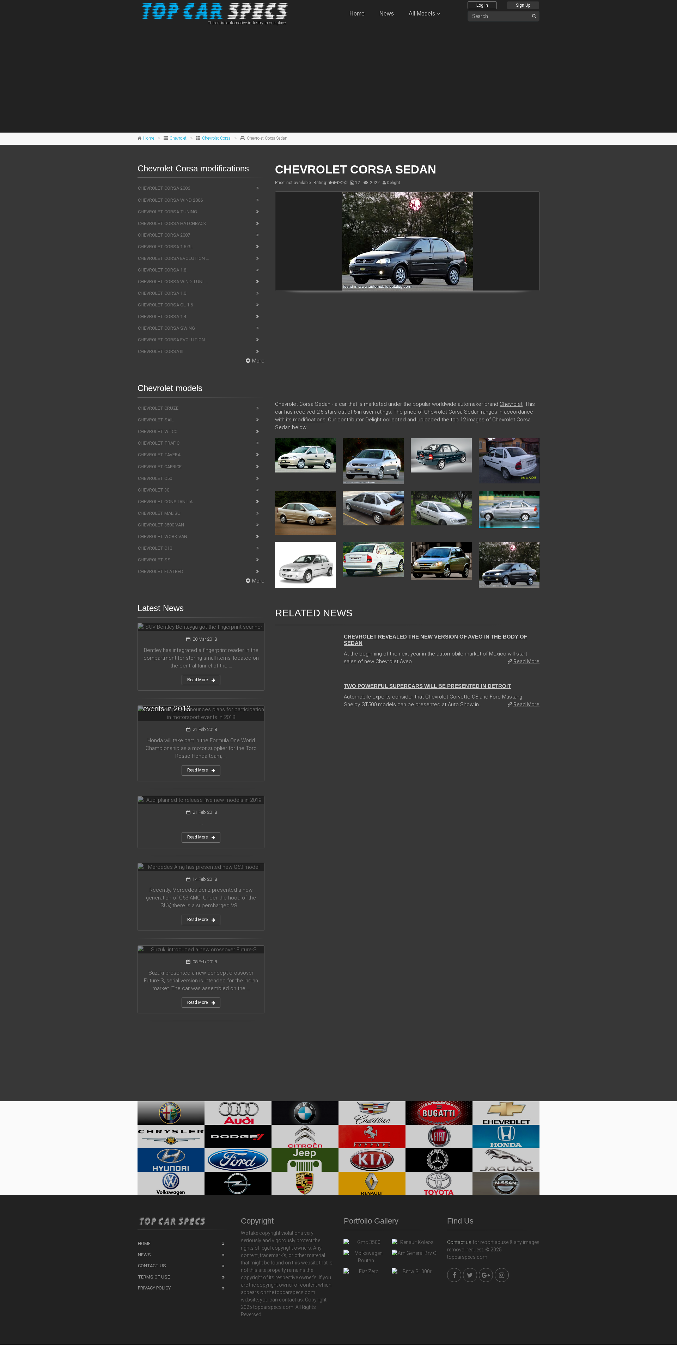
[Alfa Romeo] (171, 1113)
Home (357, 14)
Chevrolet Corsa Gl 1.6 (165, 304)
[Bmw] (305, 1113)
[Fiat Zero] (365, 1273)
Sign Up (523, 5)
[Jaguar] (505, 1160)
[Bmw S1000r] (414, 1273)
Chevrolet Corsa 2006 (164, 188)
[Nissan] (505, 1183)
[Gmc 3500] (365, 1244)
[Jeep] (305, 1160)
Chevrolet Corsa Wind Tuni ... (173, 281)
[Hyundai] (171, 1160)
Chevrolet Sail (156, 419)
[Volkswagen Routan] (365, 1257)
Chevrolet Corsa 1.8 (162, 270)
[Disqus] (407, 810)
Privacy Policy (154, 1288)
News (386, 14)
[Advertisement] (338, 78)
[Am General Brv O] (414, 1255)
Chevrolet (178, 138)
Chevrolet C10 (155, 548)
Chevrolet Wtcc (157, 431)
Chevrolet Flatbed (160, 571)
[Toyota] (438, 1183)
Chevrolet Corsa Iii (160, 351)
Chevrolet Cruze (158, 408)
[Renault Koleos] (414, 1244)
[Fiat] (438, 1136)
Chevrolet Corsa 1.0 (162, 293)
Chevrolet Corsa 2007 (164, 235)
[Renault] (371, 1183)
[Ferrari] (371, 1136)
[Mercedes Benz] (438, 1160)
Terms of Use (154, 1277)
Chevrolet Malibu (159, 513)
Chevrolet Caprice (160, 466)
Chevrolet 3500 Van (161, 524)
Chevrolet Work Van (162, 536)
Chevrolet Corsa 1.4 (162, 316)
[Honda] (505, 1136)
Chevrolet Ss (154, 559)
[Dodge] (238, 1136)
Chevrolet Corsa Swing (166, 328)
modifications (309, 419)
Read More (526, 661)
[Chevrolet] (505, 1113)
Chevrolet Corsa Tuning (167, 211)
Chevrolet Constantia (165, 501)
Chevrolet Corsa (216, 138)
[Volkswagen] (171, 1183)
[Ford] (238, 1160)
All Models (422, 14)
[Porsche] (305, 1183)
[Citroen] (305, 1136)
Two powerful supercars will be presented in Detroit (427, 686)
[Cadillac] (371, 1113)
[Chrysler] (171, 1136)
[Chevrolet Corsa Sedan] (407, 241)
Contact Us (152, 1265)
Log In (482, 5)
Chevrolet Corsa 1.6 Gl (165, 246)
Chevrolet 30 (153, 490)
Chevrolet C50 (155, 478)
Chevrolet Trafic (158, 443)
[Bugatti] (438, 1113)
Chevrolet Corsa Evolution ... (173, 258)
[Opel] (238, 1183)
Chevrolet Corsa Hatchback (172, 223)
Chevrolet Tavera (159, 454)
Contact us (459, 1242)
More (258, 361)
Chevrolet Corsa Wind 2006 (170, 200)
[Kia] (371, 1160)
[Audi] (238, 1113)
